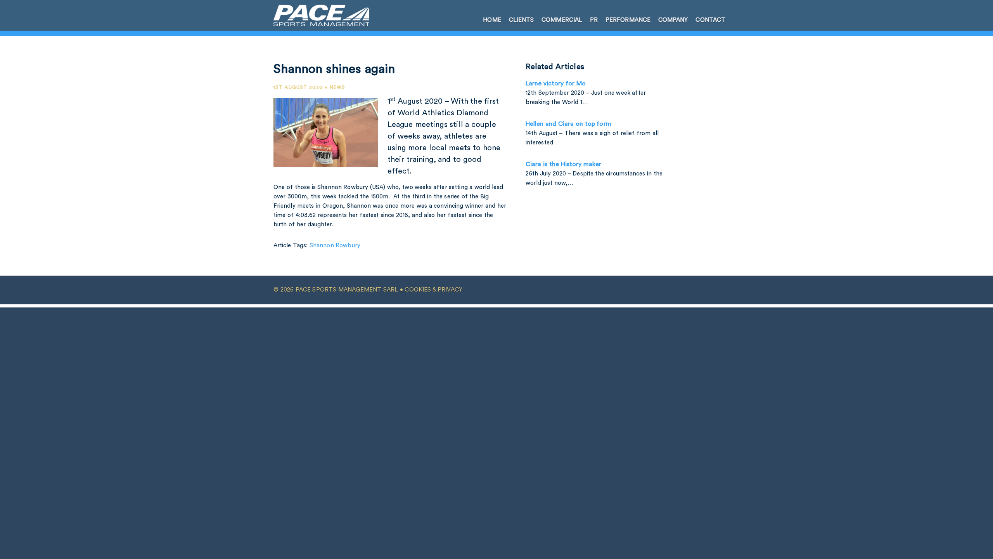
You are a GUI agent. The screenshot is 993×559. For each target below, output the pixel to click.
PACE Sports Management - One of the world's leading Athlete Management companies (316, 15)
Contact (710, 20)
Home (492, 20)
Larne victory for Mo (556, 83)
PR (594, 20)
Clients (521, 20)
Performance (627, 20)
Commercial (561, 20)
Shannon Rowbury (335, 245)
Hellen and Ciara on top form (568, 124)
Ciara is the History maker (563, 164)
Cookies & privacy (433, 290)
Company (673, 20)
